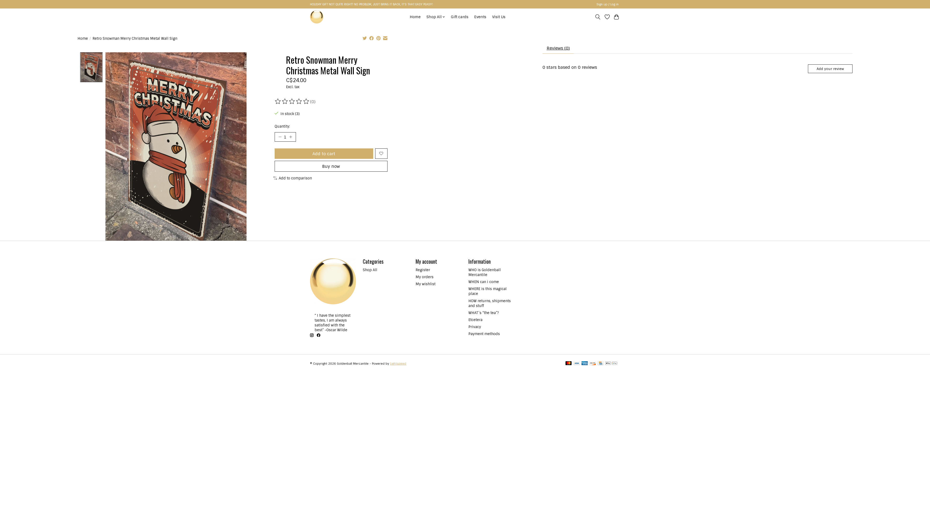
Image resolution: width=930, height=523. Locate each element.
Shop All (370, 270)
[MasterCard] (569, 363)
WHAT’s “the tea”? (483, 312)
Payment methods (484, 333)
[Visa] (577, 363)
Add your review (830, 69)
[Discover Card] (592, 363)
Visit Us (498, 17)
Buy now (331, 166)
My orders (425, 277)
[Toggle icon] (597, 17)
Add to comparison (295, 178)
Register (423, 270)
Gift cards (459, 17)
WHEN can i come (483, 281)
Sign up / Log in (608, 4)
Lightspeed (398, 364)
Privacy (474, 326)
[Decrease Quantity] (280, 136)
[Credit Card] (600, 363)
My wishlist (425, 284)
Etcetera (475, 319)
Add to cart (323, 153)
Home (415, 17)
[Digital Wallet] (611, 363)
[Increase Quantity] (290, 136)
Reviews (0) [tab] (558, 48)
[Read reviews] (292, 101)
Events (480, 17)
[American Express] (584, 363)
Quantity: (282, 126)
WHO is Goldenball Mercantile (484, 272)
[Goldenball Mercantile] (316, 16)
